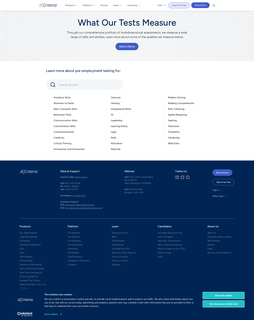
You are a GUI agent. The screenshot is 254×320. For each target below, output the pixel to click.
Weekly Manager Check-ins (33, 284)
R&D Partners (213, 241)
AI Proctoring (26, 260)
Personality (25, 241)
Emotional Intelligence (30, 244)
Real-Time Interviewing (31, 272)
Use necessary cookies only (223, 303)
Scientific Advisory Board (219, 237)
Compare (72, 264)
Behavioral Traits (62, 114)
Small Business (75, 256)
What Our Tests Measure (124, 252)
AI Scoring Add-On (29, 276)
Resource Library (120, 233)
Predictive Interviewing (31, 264)
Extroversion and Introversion (69, 149)
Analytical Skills (62, 97)
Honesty (115, 103)
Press (210, 248)
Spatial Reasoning (177, 114)
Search (214, 5)
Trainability (174, 132)
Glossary (116, 264)
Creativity (59, 137)
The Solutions (74, 241)
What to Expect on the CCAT (171, 248)
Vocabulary (174, 137)
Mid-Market (73, 252)
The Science (74, 237)
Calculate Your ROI (121, 248)
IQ (112, 114)
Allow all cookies (223, 295)
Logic (114, 132)
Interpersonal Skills (121, 109)
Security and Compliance (219, 252)
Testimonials (118, 244)
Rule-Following (176, 109)
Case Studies (118, 241)
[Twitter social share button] (182, 178)
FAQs (160, 256)
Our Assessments (28, 233)
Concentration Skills (65, 126)
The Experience (75, 244)
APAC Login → (219, 196)
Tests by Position (120, 260)
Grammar (116, 97)
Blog (114, 237)
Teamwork (173, 126)
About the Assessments (169, 241)
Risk (22, 248)
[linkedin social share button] (177, 178)
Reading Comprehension (181, 103)
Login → (216, 190)
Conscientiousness (64, 132)
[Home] (48, 4)
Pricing (103, 5)
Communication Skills (65, 120)
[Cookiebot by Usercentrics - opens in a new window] (25, 314)
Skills (22, 252)
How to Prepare (165, 237)
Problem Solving (177, 97)
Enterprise (73, 248)
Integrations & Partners (79, 260)
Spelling (172, 120)
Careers (211, 244)
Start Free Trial (179, 5)
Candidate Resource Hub (170, 233)
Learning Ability (119, 126)
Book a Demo (127, 46)
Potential (116, 149)
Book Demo (200, 5)
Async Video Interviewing (32, 268)
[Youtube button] (187, 178)
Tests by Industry (120, 256)
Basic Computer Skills (65, 109)
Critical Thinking (62, 143)
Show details (51, 314)
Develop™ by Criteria (30, 280)
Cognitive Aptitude (28, 237)
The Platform (74, 233)
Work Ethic (174, 143)
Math (113, 137)
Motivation (116, 143)
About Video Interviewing (170, 244)
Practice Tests (164, 252)
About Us (211, 233)
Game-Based (26, 256)
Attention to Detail (64, 103)
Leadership (116, 120)
